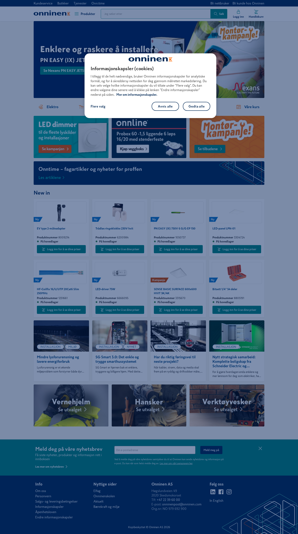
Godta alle (197, 106)
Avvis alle (165, 106)
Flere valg (98, 106)
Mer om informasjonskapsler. (136, 94)
